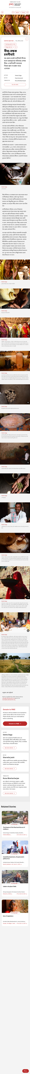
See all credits (15, 84)
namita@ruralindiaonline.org (8, 700)
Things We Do (8, 47)
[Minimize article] (26, 39)
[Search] (13, 12)
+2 (15, 47)
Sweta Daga (18, 75)
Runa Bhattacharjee (20, 80)
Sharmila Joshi (19, 78)
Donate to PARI (14, 724)
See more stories (9, 747)
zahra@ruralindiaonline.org (8, 698)
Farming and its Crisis (10, 44)
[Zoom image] (27, 17)
